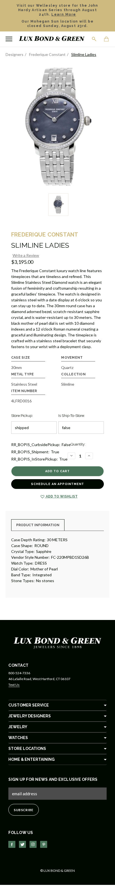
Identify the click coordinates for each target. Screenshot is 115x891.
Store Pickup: (22, 415)
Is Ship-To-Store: (71, 415)
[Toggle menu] (9, 39)
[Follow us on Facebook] (11, 844)
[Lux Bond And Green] (57, 643)
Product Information (37, 525)
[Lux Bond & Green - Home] (52, 39)
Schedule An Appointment (57, 484)
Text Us (14, 685)
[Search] (94, 38)
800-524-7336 (19, 673)
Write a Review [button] (26, 255)
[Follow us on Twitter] (22, 844)
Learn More (63, 14)
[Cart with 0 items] (106, 39)
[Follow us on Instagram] (33, 844)
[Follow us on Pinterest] (43, 844)
